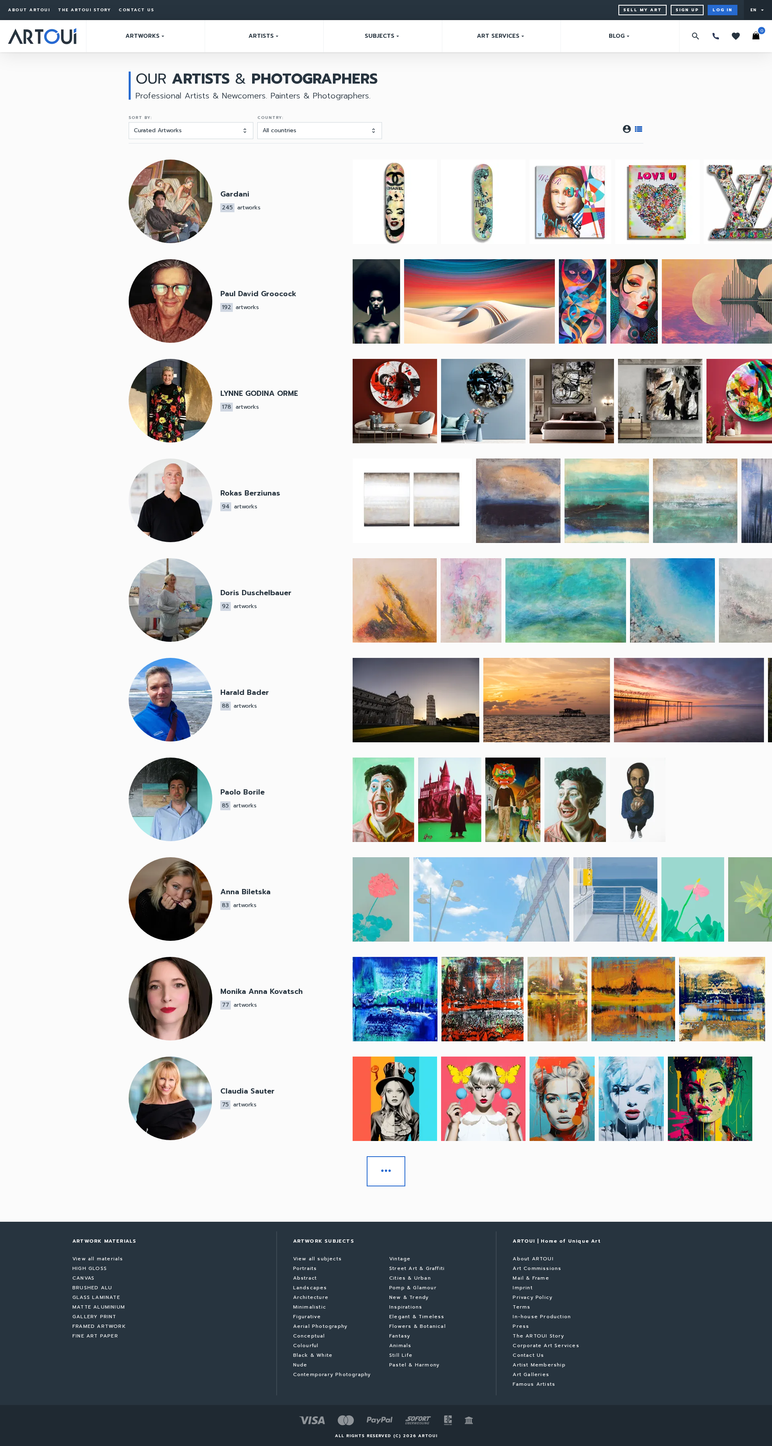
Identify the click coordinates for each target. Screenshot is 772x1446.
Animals (400, 1345)
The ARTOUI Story (84, 10)
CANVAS (83, 1278)
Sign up (687, 10)
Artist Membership (539, 1364)
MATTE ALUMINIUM (98, 1307)
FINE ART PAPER (95, 1335)
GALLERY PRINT (94, 1316)
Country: (270, 118)
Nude (300, 1364)
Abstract (305, 1278)
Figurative (307, 1316)
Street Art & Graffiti (417, 1268)
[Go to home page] (42, 36)
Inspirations (405, 1307)
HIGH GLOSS (89, 1268)
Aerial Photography (320, 1326)
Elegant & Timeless (417, 1316)
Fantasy (399, 1335)
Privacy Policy (532, 1297)
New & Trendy (409, 1297)
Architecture (311, 1297)
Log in (722, 10)
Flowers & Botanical (417, 1326)
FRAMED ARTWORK (99, 1326)
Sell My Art (642, 10)
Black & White (313, 1355)
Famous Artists (534, 1384)
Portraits (305, 1268)
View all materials (97, 1258)
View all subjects (317, 1258)
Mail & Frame (531, 1278)
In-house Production (542, 1316)
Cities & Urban (410, 1278)
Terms (521, 1307)
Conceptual (309, 1335)
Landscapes (310, 1287)
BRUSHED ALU (92, 1287)
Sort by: (140, 118)
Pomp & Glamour (413, 1287)
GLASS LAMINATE (96, 1297)
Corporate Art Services (546, 1345)
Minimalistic (309, 1307)
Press (521, 1326)
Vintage (400, 1258)
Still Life (401, 1355)
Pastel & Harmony (414, 1364)
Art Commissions (537, 1268)
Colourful (306, 1345)
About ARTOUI (29, 10)
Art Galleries (531, 1374)
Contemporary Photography (332, 1374)
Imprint (522, 1287)
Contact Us (136, 10)
